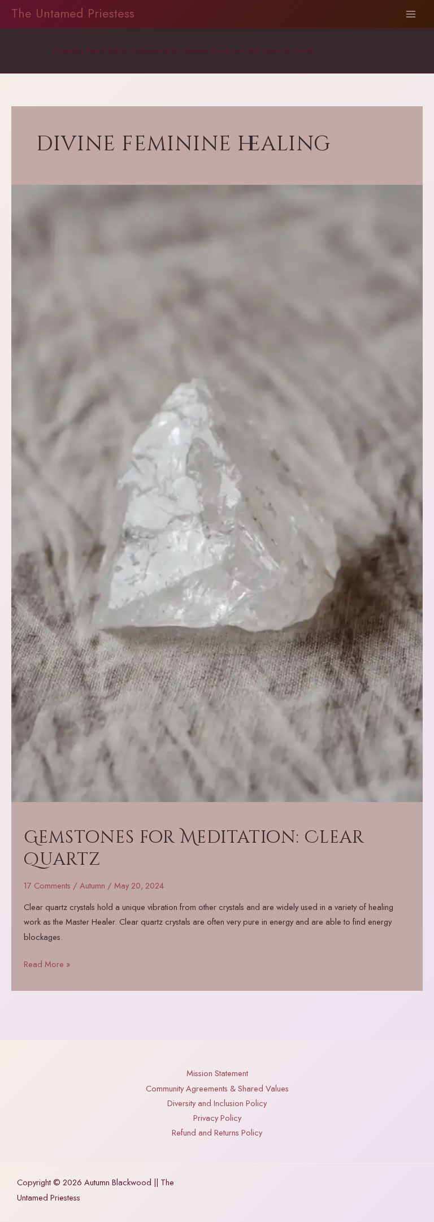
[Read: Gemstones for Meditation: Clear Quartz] (217, 493)
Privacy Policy (217, 1118)
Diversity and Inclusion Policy (217, 1103)
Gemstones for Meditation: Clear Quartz (194, 848)
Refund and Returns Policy (217, 1132)
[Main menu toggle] (411, 14)
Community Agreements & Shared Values (217, 1088)
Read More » (47, 964)
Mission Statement (217, 1073)
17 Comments (47, 885)
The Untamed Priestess (72, 13)
